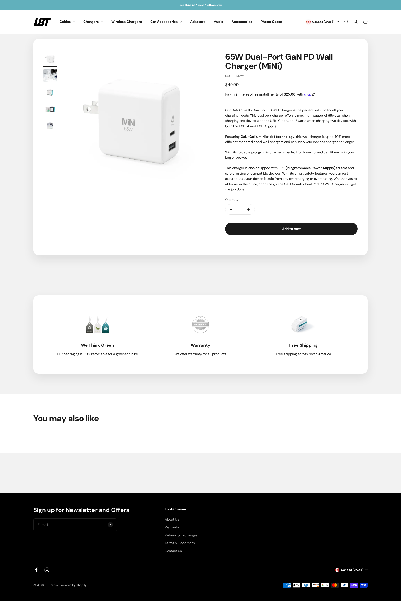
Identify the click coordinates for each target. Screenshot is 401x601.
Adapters (198, 22)
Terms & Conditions (180, 543)
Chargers (91, 22)
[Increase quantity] (248, 209)
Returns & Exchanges (181, 535)
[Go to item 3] (50, 92)
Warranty (172, 527)
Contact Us (173, 551)
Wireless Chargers (126, 22)
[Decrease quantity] (231, 209)
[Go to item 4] (50, 109)
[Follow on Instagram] (47, 570)
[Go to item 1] (50, 59)
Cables (65, 22)
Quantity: (232, 200)
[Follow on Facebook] (36, 570)
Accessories (242, 22)
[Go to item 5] (50, 126)
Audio (218, 22)
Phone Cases (271, 22)
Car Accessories (164, 22)
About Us (172, 519)
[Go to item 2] (50, 76)
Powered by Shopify (73, 585)
